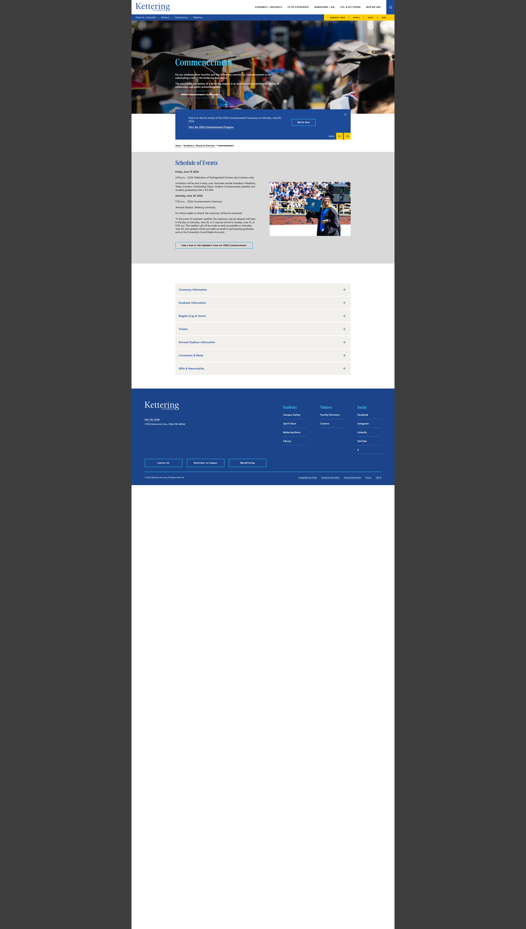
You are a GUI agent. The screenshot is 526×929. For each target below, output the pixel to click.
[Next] (347, 136)
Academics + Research (268, 7)
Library (287, 441)
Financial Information (352, 477)
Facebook (362, 414)
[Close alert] (345, 115)
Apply (356, 17)
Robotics (197, 17)
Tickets (183, 329)
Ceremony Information (193, 289)
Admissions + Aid (324, 7)
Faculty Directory (330, 414)
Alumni (165, 17)
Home (178, 145)
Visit (370, 17)
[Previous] (339, 136)
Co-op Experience (298, 7)
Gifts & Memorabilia (191, 368)
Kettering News (292, 432)
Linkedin (362, 432)
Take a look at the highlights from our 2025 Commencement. (214, 245)
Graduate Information (192, 303)
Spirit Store (289, 423)
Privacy (368, 477)
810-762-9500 (152, 419)
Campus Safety (291, 414)
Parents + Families (146, 17)
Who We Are (373, 7)
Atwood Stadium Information (197, 342)
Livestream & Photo (191, 355)
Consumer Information (330, 477)
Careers (324, 423)
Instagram (363, 423)
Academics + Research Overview (199, 145)
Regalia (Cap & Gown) (192, 316)
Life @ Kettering (350, 7)
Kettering (153, 7)
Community (181, 17)
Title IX (378, 477)
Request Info (337, 17)
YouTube (362, 441)
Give (384, 17)
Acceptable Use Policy (308, 477)
